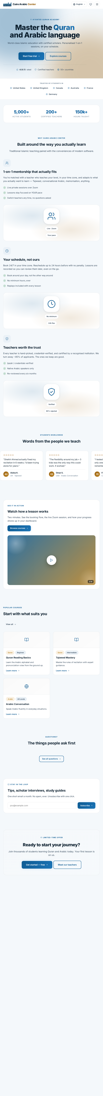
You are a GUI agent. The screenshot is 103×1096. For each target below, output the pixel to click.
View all (9, 624)
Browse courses (17, 528)
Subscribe (85, 805)
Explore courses (58, 56)
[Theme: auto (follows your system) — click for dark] (90, 4)
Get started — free (35, 864)
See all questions (50, 759)
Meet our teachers (67, 864)
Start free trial (30, 56)
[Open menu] (97, 4)
